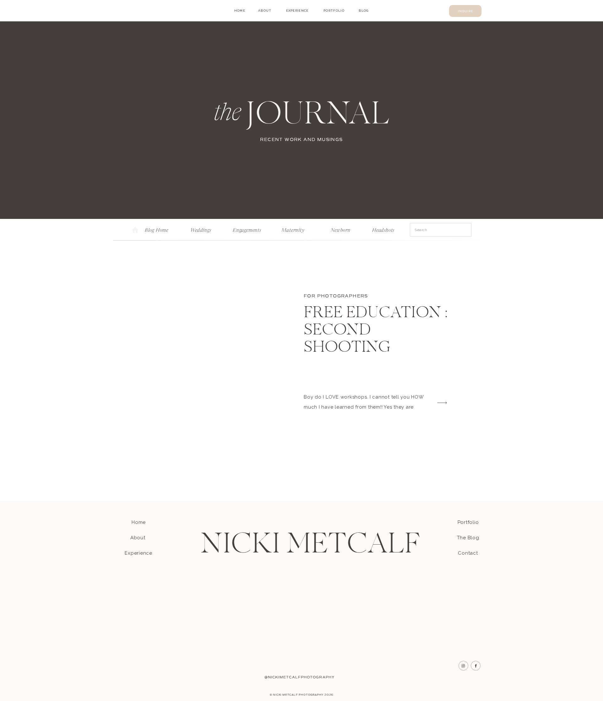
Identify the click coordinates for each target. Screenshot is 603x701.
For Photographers (336, 296)
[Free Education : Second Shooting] (214, 351)
